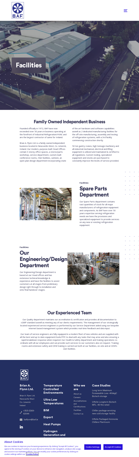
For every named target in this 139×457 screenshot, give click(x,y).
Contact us (78, 414)
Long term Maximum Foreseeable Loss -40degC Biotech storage (104, 393)
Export (48, 417)
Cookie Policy (32, 454)
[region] (69, 447)
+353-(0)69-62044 (29, 412)
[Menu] (125, 10)
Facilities (77, 410)
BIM (46, 410)
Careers (77, 397)
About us (77, 394)
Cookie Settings (92, 447)
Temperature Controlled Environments (53, 389)
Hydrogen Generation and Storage (54, 435)
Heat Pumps (52, 424)
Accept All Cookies (113, 447)
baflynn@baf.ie (31, 420)
